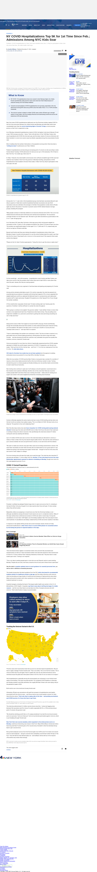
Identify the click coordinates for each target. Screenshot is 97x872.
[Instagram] (31, 802)
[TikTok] (31, 823)
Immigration (68, 29)
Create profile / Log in (86, 23)
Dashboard (83, 24)
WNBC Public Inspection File (6, 858)
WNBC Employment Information (7, 861)
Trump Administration (52, 29)
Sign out (83, 26)
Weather (24, 25)
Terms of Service (4, 862)
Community (2, 855)
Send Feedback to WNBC (6, 866)
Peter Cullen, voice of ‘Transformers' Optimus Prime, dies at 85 (83, 84)
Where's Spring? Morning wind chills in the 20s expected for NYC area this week (83, 77)
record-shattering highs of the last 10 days (34, 126)
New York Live (25, 29)
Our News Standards (4, 856)
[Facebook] (31, 780)
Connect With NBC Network (6, 850)
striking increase (11, 146)
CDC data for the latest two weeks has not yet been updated (23, 353)
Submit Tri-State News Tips (6, 848)
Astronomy (61, 29)
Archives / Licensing (4, 853)
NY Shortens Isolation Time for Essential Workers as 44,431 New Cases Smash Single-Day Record (41, 544)
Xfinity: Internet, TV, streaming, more (8, 857)
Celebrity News (43, 29)
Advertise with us (4, 870)
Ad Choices (2, 869)
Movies (78, 81)
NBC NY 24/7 (37, 25)
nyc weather (79, 74)
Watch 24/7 (77, 25)
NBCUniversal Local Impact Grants (8, 847)
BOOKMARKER (57, 50)
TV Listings (2, 852)
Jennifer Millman (12, 49)
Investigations (60, 25)
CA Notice (2, 868)
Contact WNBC (3, 849)
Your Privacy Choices (6, 865)
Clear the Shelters (33, 29)
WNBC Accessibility (4, 860)
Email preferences (85, 25)
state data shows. (18, 349)
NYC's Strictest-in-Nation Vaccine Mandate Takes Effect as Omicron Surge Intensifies (40, 537)
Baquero (69, 25)
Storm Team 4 (79, 89)
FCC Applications (4, 863)
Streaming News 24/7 (15, 29)
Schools (9, 33)
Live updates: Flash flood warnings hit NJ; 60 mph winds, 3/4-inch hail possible (20, 21)
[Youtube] (31, 845)
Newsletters (50, 25)
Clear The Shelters (4, 846)
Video (43, 25)
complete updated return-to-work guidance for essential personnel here (35, 566)
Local (30, 25)
